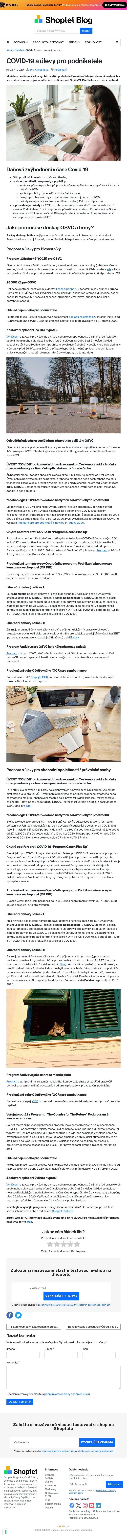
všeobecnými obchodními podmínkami (92, 1305)
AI (7, 42)
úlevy (75, 637)
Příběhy (74, 42)
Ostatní (49, 1507)
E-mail (49, 1349)
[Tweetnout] (18, 1315)
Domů (9, 50)
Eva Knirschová (38, 69)
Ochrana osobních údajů (106, 1511)
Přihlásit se (114, 1484)
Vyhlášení (12, 336)
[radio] (50, 1244)
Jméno (11, 1349)
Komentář (13, 1362)
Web (85, 1349)
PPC (47, 1500)
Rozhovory (93, 42)
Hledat (86, 30)
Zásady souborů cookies (82, 1514)
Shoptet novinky (49, 1476)
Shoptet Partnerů (62, 1211)
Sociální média (53, 1503)
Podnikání (21, 42)
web (29, 1221)
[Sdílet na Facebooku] (9, 1315)
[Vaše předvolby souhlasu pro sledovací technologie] (6, 1532)
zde (109, 269)
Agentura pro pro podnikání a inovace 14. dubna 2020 (51, 522)
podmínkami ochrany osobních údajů (56, 1305)
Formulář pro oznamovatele (83, 1517)
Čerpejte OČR (39, 677)
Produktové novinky (48, 42)
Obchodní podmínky (80, 1511)
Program (102, 550)
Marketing (50, 1489)
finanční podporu (66, 289)
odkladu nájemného (81, 316)
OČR (35, 1101)
